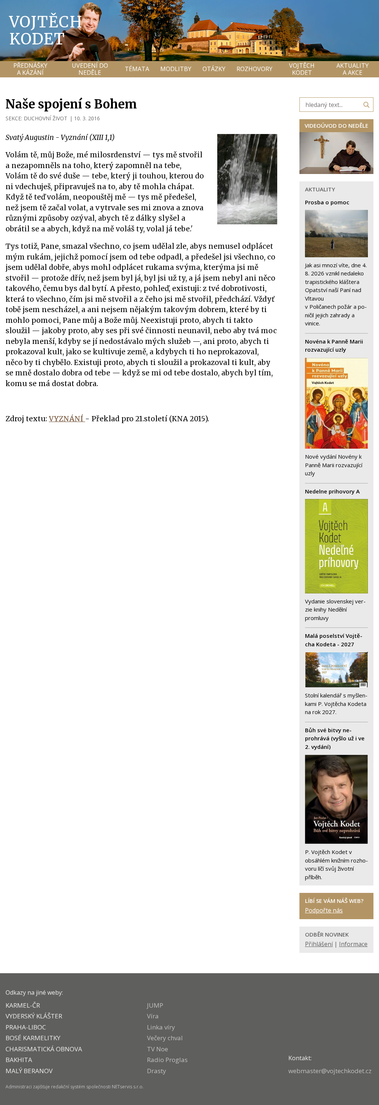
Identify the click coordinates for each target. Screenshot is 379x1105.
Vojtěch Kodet (46, 30)
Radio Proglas (167, 1059)
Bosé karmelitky (33, 1038)
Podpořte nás (324, 910)
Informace (353, 944)
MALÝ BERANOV (29, 1071)
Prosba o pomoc (327, 202)
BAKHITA (19, 1059)
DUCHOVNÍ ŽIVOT (45, 118)
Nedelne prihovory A (332, 491)
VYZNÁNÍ (67, 418)
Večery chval (165, 1038)
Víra (153, 1016)
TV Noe (157, 1049)
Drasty (156, 1071)
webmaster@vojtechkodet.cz (330, 1071)
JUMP (155, 1005)
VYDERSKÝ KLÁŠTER (34, 1016)
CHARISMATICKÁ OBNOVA (44, 1049)
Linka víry (161, 1027)
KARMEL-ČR (23, 1005)
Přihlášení (319, 944)
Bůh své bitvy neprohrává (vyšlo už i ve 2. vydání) (335, 738)
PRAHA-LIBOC (26, 1027)
